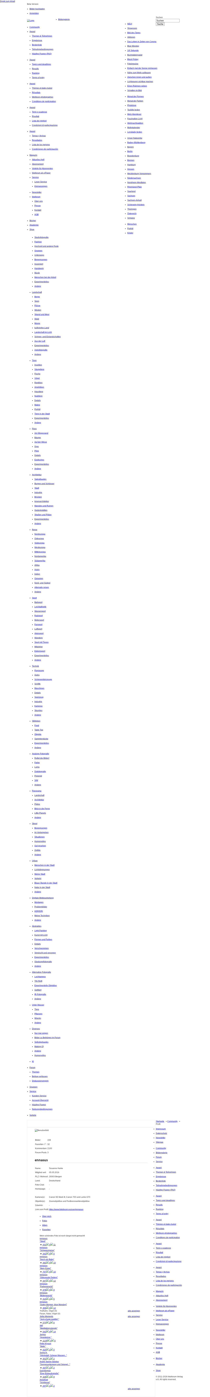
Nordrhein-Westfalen (136, 182)
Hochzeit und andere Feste (46, 246)
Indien (37, 574)
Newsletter (37, 192)
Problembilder (40, 907)
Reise (34, 530)
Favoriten (46, 1229)
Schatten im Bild (134, 90)
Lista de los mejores (41, 145)
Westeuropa (39, 547)
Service (35, 177)
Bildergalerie (64, 19)
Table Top (38, 730)
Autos (37, 675)
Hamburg (131, 165)
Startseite (160, 1121)
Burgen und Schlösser (44, 483)
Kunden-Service (39, 1096)
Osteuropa (39, 538)
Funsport (38, 624)
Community (35, 27)
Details (37, 400)
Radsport (38, 615)
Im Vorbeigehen (41, 832)
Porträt (130, 228)
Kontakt (37, 210)
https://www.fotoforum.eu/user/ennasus (66, 1209)
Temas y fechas (39, 136)
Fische (37, 374)
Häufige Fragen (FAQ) (42, 54)
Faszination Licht (134, 119)
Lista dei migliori (39, 121)
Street (34, 823)
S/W (36, 780)
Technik (35, 666)
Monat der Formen (135, 96)
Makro (37, 405)
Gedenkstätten (40, 510)
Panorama (36, 791)
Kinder (130, 233)
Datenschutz (161, 1133)
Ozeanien (38, 578)
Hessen (130, 169)
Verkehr (37, 878)
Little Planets (40, 813)
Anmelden (34, 13)
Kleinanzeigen (40, 186)
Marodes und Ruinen (43, 506)
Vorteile (33, 1115)
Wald (36, 319)
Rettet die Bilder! (41, 758)
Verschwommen (41, 948)
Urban (35, 861)
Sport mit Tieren (41, 642)
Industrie (38, 492)
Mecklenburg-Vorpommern (139, 173)
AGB (36, 214)
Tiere (34, 360)
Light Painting (40, 930)
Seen (36, 301)
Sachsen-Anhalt (134, 200)
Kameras (38, 706)
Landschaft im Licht (43, 332)
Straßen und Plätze (43, 515)
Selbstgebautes (41, 1042)
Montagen (38, 902)
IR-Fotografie (40, 994)
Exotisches (39, 460)
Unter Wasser (38, 1005)
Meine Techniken (42, 916)
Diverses (36, 1029)
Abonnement (37, 164)
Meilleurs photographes (42, 97)
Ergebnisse (37, 40)
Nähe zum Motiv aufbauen (139, 73)
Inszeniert (38, 264)
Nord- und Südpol (42, 583)
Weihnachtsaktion (135, 123)
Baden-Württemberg (136, 142)
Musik (37, 273)
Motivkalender (133, 127)
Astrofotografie (40, 350)
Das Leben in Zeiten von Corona (141, 41)
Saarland (131, 191)
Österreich (131, 213)
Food (36, 725)
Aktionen (131, 37)
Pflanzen (38, 1014)
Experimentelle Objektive (45, 985)
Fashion (38, 242)
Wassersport (40, 611)
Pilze (36, 451)
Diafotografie (40, 771)
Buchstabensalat (134, 55)
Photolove (131, 105)
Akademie (34, 225)
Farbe (37, 762)
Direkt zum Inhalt (7, 1)
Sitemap (159, 1142)
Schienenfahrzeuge (43, 679)
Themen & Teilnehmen (42, 36)
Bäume (37, 437)
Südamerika (39, 561)
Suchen (159, 17)
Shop (32, 229)
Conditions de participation (44, 101)
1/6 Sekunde (133, 50)
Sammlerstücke (41, 739)
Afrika (37, 565)
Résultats (36, 92)
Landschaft (37, 292)
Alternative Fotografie (41, 972)
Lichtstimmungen (42, 869)
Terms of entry (38, 77)
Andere (37, 286)
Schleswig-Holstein (136, 205)
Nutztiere (38, 396)
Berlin (130, 151)
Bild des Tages (133, 33)
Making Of (38, 1046)
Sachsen (131, 196)
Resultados (37, 140)
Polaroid (38, 776)
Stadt (36, 488)
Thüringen (131, 209)
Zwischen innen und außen (139, 77)
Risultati (35, 116)
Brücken (38, 497)
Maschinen (39, 688)
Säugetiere (39, 369)
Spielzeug (38, 697)
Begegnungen (40, 259)
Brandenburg (133, 156)
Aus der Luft (39, 341)
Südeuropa (39, 543)
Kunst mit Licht (40, 935)
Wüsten (37, 310)
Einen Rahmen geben (137, 86)
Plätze (37, 804)
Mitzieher (38, 647)
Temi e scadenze (39, 112)
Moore (37, 323)
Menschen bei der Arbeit (45, 277)
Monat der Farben (135, 101)
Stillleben (36, 721)
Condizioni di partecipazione (45, 125)
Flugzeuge (39, 670)
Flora (34, 429)
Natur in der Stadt (42, 887)
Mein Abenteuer (134, 114)
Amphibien (39, 387)
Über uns (38, 201)
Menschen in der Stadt (44, 865)
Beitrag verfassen (40, 1076)
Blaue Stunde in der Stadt (45, 883)
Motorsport (39, 620)
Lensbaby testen (134, 132)
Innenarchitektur (41, 501)
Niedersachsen (134, 178)
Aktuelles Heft (38, 159)
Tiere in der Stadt (42, 414)
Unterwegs (39, 255)
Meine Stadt (39, 874)
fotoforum (36, 197)
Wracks (37, 1018)
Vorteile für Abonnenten (42, 168)
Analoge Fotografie (40, 754)
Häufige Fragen (39, 1105)
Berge (37, 297)
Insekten (38, 365)
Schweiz (131, 218)
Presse (37, 206)
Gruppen (38, 251)
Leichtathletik (40, 607)
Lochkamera (40, 976)
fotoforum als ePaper (41, 173)
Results (35, 69)
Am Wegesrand (41, 433)
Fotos (44, 1221)
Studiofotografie (41, 237)
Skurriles (38, 710)
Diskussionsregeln (40, 1081)
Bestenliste (37, 45)
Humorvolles (40, 841)
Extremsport (39, 651)
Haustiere (38, 391)
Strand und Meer (41, 314)
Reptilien (38, 383)
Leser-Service (40, 182)
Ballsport (38, 602)
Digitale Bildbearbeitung (43, 898)
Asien (37, 569)
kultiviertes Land (41, 328)
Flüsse (37, 305)
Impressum (161, 1129)
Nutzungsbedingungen (42, 1109)
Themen (35, 1072)
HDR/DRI (38, 911)
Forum (32, 1067)
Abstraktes (36, 926)
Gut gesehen (40, 846)
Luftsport (38, 629)
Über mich (46, 1216)
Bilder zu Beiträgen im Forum (47, 1037)
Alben (44, 1225)
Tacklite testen (133, 110)
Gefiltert (37, 990)
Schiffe (37, 684)
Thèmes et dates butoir (42, 88)
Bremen (130, 160)
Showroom (132, 28)
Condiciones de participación (45, 149)
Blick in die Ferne (42, 808)
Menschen (132, 224)
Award (32, 31)
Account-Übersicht (40, 1100)
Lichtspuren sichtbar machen (140, 81)
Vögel (37, 378)
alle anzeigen (134, 1311)
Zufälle (37, 850)
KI (33, 1061)
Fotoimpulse (132, 64)
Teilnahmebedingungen (42, 49)
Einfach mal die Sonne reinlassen (142, 68)
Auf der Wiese (40, 442)
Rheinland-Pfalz (134, 187)
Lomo (37, 767)
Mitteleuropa (40, 552)
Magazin (33, 155)
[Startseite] (42, 20)
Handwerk (39, 268)
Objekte (37, 734)
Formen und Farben (43, 939)
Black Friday (132, 59)
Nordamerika (40, 556)
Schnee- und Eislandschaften (47, 337)
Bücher (33, 220)
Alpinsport (38, 633)
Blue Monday (133, 46)
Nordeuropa (39, 534)
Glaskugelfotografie (43, 962)
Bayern (130, 147)
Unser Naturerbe (134, 138)
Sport (34, 598)
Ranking (36, 73)
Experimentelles (41, 282)
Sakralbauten (40, 479)
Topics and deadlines (41, 64)
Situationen (39, 837)
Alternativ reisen (41, 587)
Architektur (37, 475)
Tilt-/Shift (38, 981)
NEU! (129, 24)
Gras (36, 446)
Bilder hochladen (37, 9)
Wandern (38, 638)
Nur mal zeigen (41, 1033)
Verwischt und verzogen (45, 953)
